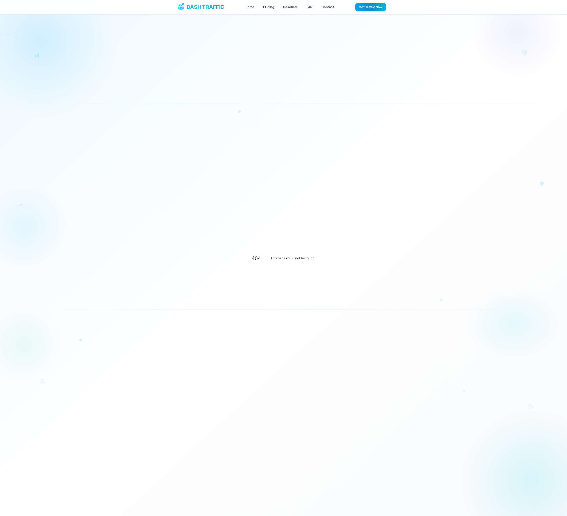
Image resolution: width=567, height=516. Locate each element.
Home (249, 7)
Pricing (268, 7)
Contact (327, 7)
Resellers (290, 7)
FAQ (310, 7)
